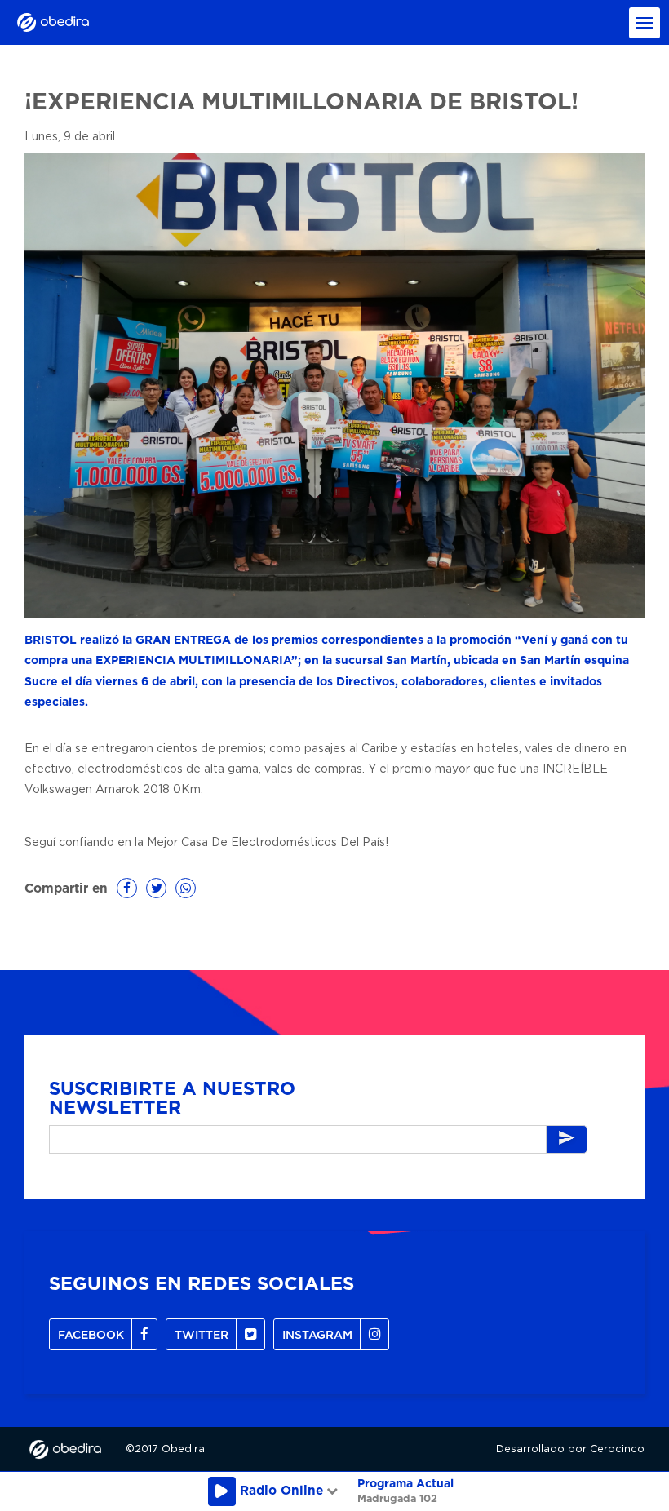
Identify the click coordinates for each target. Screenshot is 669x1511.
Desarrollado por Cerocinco (570, 1449)
